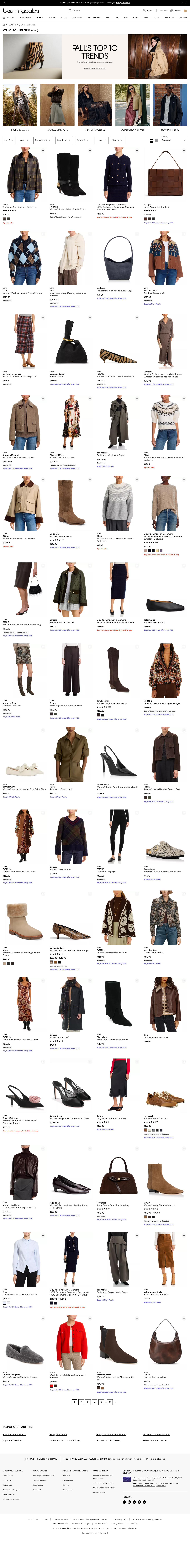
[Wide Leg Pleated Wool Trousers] (71, 670)
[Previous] (6, 174)
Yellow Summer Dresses (155, 1440)
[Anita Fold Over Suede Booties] (118, 1004)
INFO (118, 3)
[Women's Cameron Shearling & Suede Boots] (24, 918)
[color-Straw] (157, 550)
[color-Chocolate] (149, 218)
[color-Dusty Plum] (161, 550)
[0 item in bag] (185, 10)
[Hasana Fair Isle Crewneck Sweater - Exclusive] (118, 503)
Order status (38, 1485)
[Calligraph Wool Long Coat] (118, 422)
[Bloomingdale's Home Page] (21, 11)
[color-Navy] (149, 550)
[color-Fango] (51, 962)
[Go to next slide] (182, 2)
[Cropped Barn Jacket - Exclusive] (24, 174)
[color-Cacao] (51, 714)
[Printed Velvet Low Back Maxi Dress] (24, 1004)
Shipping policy (9, 1495)
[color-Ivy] (55, 714)
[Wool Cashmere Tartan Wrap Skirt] (24, 341)
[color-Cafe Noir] (98, 715)
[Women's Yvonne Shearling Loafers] (24, 1342)
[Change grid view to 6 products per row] (156, 140)
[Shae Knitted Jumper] (71, 836)
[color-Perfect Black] (157, 1130)
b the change (68, 1480)
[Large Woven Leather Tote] (165, 174)
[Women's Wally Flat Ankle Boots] (165, 1172)
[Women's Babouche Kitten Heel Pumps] (71, 918)
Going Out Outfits (58, 1434)
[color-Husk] (145, 1217)
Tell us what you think (11, 1499)
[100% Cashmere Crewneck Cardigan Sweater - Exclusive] (118, 174)
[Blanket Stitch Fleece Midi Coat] (24, 836)
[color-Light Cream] (149, 1130)
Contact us (7, 1480)
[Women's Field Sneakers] (165, 1085)
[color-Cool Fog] (4, 1303)
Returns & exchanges (11, 1490)
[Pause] (185, 2)
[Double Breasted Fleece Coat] (118, 918)
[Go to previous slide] (4, 2)
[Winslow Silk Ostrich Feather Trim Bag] (24, 589)
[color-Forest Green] (8, 218)
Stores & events (99, 1492)
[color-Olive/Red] (4, 218)
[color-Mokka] (55, 962)
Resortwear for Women (14, 1434)
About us (66, 1476)
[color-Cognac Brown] (145, 1130)
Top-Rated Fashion (12, 1440)
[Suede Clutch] (71, 341)
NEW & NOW (13, 25)
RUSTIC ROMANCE (20, 130)
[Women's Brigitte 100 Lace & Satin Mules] (71, 1085)
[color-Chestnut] (145, 218)
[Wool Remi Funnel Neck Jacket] (24, 422)
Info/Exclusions (158, 1459)
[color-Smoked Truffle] (55, 1385)
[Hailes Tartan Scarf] (71, 1004)
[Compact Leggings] (118, 836)
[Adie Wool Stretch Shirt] (71, 754)
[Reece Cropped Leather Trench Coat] (165, 754)
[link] (24, 213)
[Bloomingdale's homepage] (4, 25)
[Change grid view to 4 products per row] (151, 141)
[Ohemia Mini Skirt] (24, 670)
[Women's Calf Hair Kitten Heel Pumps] (118, 341)
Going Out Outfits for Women (111, 1434)
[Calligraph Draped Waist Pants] (118, 1259)
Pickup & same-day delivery (104, 1488)
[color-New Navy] (161, 1130)
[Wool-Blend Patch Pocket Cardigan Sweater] (71, 1342)
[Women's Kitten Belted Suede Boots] (71, 174)
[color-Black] (153, 218)
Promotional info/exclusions (144, 1486)
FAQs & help (7, 1485)
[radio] (4, 219)
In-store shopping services (103, 1483)
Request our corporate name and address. (120, 1528)
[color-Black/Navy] (51, 1303)
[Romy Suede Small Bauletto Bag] (118, 1172)
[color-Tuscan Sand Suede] (4, 963)
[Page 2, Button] (115, 1402)
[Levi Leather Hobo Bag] (165, 1342)
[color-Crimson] (51, 1385)
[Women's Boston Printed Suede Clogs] (165, 836)
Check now (161, 1486)
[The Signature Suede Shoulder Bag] (118, 258)
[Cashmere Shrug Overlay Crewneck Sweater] (71, 258)
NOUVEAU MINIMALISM (57, 130)
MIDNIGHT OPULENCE (95, 130)
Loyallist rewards (39, 1480)
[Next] (43, 174)
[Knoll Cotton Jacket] (165, 258)
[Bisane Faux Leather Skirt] (165, 1259)
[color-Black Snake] (153, 1217)
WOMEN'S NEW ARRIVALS (132, 130)
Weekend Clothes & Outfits (156, 1434)
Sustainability (68, 1490)
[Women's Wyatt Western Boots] (118, 670)
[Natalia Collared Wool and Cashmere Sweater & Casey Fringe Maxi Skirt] (165, 341)
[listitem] (95, 3)
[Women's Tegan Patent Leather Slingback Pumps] (118, 754)
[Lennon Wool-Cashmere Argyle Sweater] (24, 258)
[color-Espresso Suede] (98, 1388)
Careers (66, 1485)
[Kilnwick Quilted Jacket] (71, 589)
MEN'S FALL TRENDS (170, 130)
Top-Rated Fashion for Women (65, 1440)
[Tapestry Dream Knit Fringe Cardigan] (165, 670)
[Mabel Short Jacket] (165, 918)
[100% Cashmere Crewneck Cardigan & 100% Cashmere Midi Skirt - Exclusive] (71, 1259)
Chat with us (8, 1476)
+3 (164, 551)
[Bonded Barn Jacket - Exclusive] (24, 503)
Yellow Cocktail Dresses (108, 1440)
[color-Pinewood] (12, 963)
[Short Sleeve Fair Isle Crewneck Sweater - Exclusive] (165, 422)
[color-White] (8, 1303)
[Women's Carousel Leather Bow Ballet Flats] (24, 754)
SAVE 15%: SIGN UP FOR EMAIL (43, 1459)
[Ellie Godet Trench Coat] (71, 422)
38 (110, 1402)
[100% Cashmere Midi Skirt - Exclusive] (118, 589)
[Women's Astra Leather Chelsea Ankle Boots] (118, 1342)
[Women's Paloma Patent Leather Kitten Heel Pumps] (71, 1172)
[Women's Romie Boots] (71, 503)
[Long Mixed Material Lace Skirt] (118, 1085)
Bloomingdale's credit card (43, 1476)
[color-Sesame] (145, 550)
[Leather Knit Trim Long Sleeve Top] (24, 1172)
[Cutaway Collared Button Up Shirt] (24, 1259)
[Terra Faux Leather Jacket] (165, 1004)
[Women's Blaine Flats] (165, 589)
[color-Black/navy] (55, 1303)
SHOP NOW (125, 3)
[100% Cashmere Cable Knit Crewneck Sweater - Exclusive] (165, 503)
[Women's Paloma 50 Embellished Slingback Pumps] (24, 1085)
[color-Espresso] (149, 1217)
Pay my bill (37, 1490)
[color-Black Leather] (8, 963)
